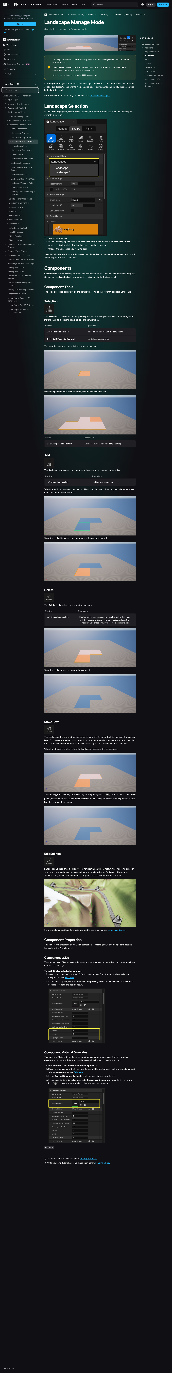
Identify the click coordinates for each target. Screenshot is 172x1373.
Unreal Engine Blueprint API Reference (19, 299)
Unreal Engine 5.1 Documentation (17, 96)
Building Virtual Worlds (17, 112)
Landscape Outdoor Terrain (20, 125)
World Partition (15, 219)
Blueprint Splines (16, 240)
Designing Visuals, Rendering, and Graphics (22, 245)
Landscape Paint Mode (22, 150)
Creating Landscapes (20, 187)
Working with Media (16, 272)
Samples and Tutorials (17, 294)
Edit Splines (150, 71)
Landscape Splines (21, 146)
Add (147, 59)
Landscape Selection (151, 44)
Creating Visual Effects (17, 251)
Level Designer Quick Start (20, 199)
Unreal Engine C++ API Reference (22, 305)
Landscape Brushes (20, 133)
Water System (15, 215)
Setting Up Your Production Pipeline (19, 277)
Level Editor (14, 223)
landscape (49, 1147)
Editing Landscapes (19, 129)
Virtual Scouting (16, 236)
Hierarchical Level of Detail (20, 120)
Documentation (63, 15)
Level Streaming (16, 232)
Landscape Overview (19, 174)
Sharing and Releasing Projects (21, 290)
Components (147, 48)
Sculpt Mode (17, 154)
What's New (13, 100)
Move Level (150, 67)
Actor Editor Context (18, 228)
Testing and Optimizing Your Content (19, 284)
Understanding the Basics (18, 104)
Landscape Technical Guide (22, 183)
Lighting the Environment (19, 203)
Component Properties (153, 75)
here (59, 75)
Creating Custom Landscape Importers (23, 193)
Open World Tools (16, 211)
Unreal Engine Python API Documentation (18, 310)
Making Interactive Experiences (21, 259)
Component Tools (151, 52)
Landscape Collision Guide (22, 159)
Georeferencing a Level (19, 116)
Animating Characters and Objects (22, 263)
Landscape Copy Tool (21, 137)
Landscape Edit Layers (20, 163)
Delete (148, 63)
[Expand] (6, 100)
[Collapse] (6, 112)
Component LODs (152, 79)
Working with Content (17, 108)
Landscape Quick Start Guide (23, 179)
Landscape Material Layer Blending (21, 168)
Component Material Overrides (153, 84)
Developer (52, 15)
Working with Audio (16, 267)
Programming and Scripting (19, 255)
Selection (69, 977)
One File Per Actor (17, 207)
